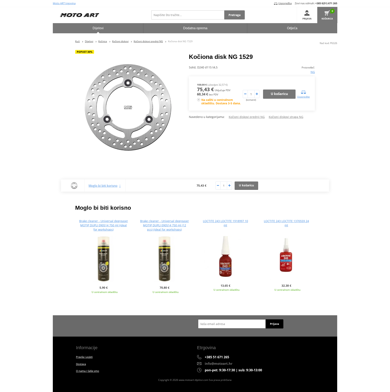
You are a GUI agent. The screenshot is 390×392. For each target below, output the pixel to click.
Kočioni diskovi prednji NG (148, 41)
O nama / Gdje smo (87, 371)
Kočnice (102, 41)
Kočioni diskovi (120, 41)
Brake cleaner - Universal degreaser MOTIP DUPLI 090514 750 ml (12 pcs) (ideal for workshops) (164, 225)
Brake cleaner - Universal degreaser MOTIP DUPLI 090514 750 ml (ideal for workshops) (103, 225)
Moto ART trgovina (64, 3)
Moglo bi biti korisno (103, 186)
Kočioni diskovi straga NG (286, 117)
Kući (77, 41)
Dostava (81, 364)
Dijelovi (89, 41)
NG (313, 72)
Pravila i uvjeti (84, 357)
